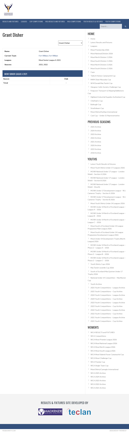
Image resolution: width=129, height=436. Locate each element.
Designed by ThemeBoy (118, 430)
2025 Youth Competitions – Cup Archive (106, 291)
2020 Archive (96, 145)
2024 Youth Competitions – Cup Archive (106, 299)
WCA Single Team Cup (99, 365)
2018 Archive (96, 153)
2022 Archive (96, 138)
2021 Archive (96, 142)
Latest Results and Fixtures (101, 42)
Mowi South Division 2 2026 (101, 68)
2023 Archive (96, 134)
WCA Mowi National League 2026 (104, 343)
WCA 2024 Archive (98, 377)
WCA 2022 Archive (98, 384)
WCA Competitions (98, 336)
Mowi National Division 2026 (102, 53)
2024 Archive (96, 130)
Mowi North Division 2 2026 (101, 65)
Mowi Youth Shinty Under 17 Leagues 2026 (108, 168)
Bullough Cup (96, 104)
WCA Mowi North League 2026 (103, 347)
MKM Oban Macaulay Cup (101, 79)
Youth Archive (96, 284)
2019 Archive (96, 149)
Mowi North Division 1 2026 (101, 57)
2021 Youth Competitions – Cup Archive (106, 321)
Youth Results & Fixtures (93, 21)
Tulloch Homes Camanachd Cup (103, 76)
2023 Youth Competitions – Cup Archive (106, 306)
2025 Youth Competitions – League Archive (108, 288)
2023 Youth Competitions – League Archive (108, 302)
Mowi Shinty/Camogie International (104, 369)
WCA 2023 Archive (98, 380)
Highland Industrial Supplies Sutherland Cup (108, 97)
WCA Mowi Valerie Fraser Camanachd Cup (107, 354)
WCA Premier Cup (98, 362)
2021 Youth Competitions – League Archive (108, 317)
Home (93, 39)
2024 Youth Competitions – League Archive (108, 295)
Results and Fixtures (10, 21)
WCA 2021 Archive (98, 388)
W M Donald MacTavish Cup (101, 83)
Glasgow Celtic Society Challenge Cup (106, 87)
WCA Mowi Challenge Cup (101, 358)
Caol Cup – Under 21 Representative (105, 115)
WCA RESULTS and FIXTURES (55, 21)
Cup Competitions (36, 21)
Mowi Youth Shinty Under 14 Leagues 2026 (108, 203)
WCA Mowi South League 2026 (103, 351)
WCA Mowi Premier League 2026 (104, 339)
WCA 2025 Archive (98, 373)
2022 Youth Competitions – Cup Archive (106, 314)
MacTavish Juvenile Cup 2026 (102, 268)
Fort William (43, 56)
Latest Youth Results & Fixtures (103, 164)
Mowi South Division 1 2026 (101, 61)
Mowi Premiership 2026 (100, 50)
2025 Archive (96, 127)
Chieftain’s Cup (97, 101)
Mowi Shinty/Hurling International (104, 112)
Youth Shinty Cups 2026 (100, 264)
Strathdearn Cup (97, 108)
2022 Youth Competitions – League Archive (108, 310)
